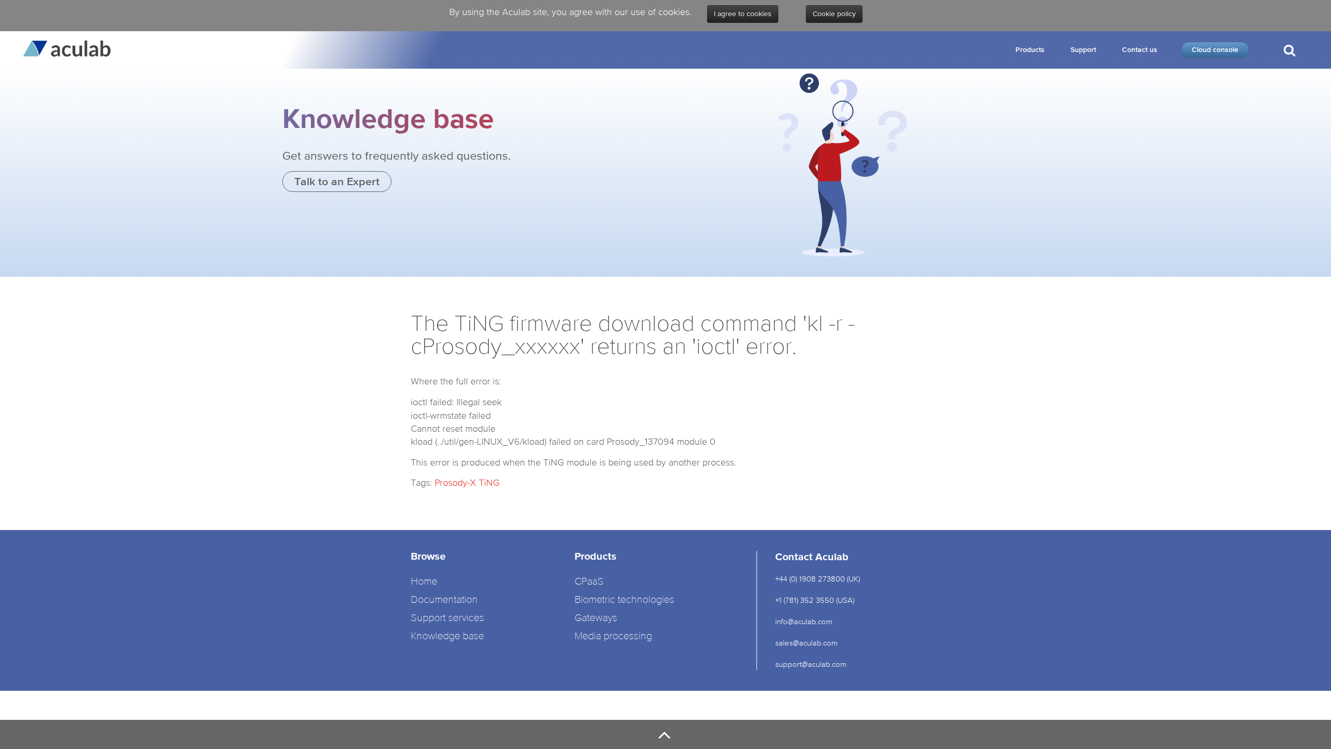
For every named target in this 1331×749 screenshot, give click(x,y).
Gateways (596, 618)
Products (1030, 49)
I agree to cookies (743, 14)
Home (424, 581)
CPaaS (589, 581)
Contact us (1139, 49)
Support (1083, 49)
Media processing (613, 636)
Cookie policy (834, 14)
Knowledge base (447, 636)
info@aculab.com (803, 621)
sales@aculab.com (806, 642)
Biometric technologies (624, 600)
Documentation (444, 600)
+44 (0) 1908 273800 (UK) (817, 578)
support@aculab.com (812, 664)
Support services (447, 618)
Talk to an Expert (337, 181)
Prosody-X (455, 482)
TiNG (489, 482)
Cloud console (1215, 49)
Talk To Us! (1288, 92)
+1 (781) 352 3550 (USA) (814, 600)
